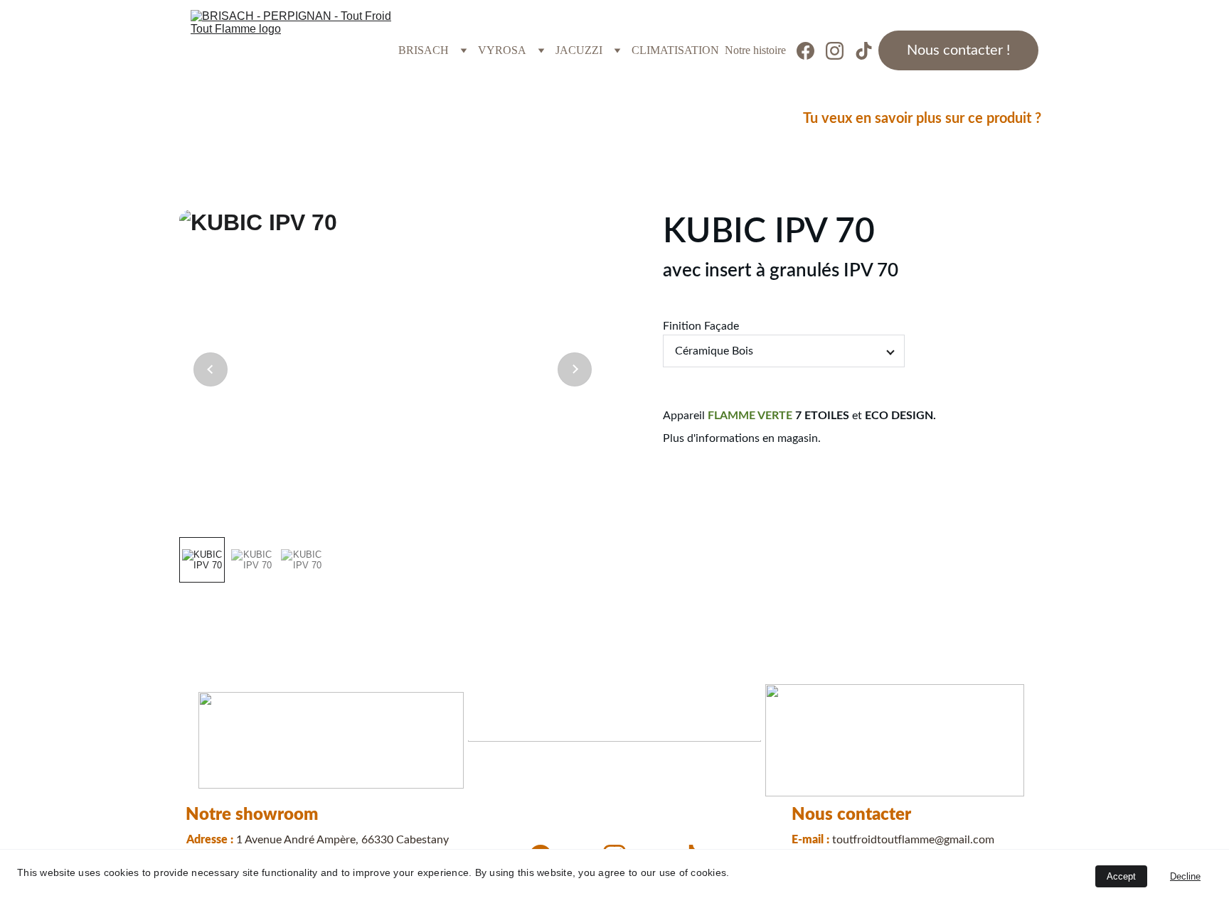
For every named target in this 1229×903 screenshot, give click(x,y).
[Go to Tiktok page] (864, 51)
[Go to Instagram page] (840, 51)
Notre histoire (755, 50)
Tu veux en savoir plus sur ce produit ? (922, 119)
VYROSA (502, 50)
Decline (1185, 876)
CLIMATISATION (675, 50)
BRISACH (423, 50)
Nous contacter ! (958, 50)
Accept (1121, 876)
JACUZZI (578, 50)
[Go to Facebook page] (811, 51)
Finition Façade (701, 326)
